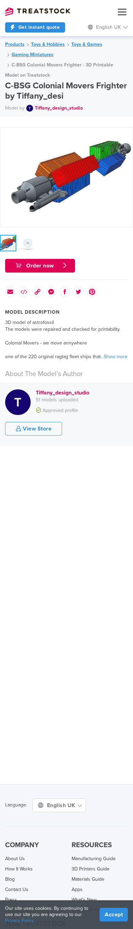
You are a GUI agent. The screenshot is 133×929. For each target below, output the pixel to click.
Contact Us (16, 889)
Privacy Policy (19, 921)
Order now (40, 265)
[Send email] (10, 292)
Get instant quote (38, 27)
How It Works (19, 869)
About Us (15, 859)
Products (15, 44)
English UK (62, 805)
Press (11, 900)
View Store (36, 428)
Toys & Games (86, 44)
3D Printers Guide (90, 869)
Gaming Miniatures (33, 55)
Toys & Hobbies (48, 44)
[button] (126, 133)
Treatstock (37, 12)
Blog (10, 879)
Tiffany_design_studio (59, 108)
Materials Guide (88, 879)
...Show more (114, 357)
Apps (77, 889)
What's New (84, 900)
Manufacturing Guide (94, 859)
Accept (114, 914)
